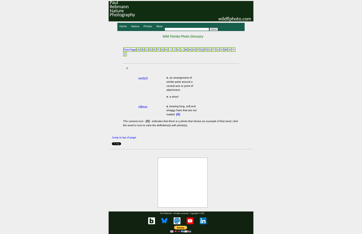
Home (123, 26)
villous (142, 107)
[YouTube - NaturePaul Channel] (190, 224)
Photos (148, 26)
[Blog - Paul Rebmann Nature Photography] (151, 224)
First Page (130, 49)
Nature (135, 26)
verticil (143, 78)
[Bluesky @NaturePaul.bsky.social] (164, 224)
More (159, 26)
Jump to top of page (124, 137)
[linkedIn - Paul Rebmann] (204, 224)
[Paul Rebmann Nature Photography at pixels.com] (183, 183)
